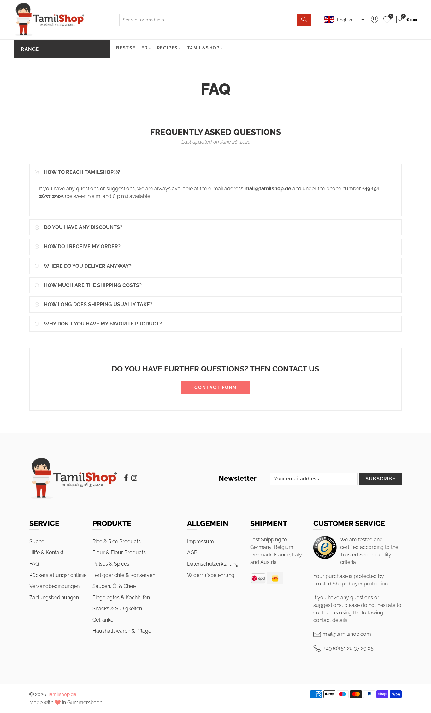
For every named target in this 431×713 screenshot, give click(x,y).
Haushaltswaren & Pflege (121, 631)
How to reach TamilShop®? (82, 172)
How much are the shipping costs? (93, 285)
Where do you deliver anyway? (88, 266)
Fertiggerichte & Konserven (123, 575)
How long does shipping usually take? (98, 305)
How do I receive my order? (82, 247)
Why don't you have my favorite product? (103, 324)
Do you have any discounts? (83, 227)
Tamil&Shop (203, 47)
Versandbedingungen (54, 586)
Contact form (215, 387)
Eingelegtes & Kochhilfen (121, 598)
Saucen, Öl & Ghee (114, 586)
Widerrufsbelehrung (210, 575)
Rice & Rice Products (116, 541)
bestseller (132, 47)
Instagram (134, 477)
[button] (344, 20)
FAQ (34, 564)
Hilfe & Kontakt (46, 552)
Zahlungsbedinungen (54, 598)
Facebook (126, 477)
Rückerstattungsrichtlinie (57, 575)
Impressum (200, 541)
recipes (167, 47)
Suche (36, 541)
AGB (192, 552)
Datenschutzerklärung (213, 564)
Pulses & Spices (110, 564)
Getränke (102, 620)
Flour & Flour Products (119, 552)
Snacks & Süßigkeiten (117, 609)
